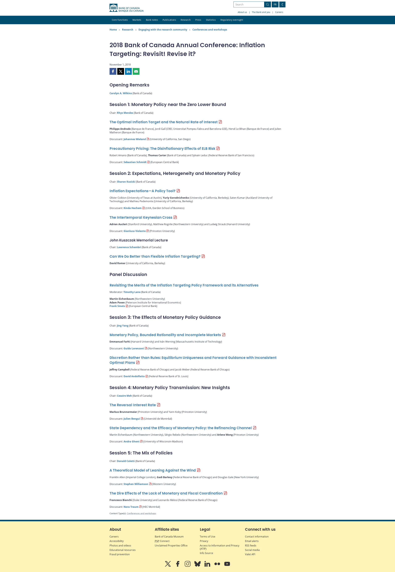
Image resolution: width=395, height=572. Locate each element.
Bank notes (152, 19)
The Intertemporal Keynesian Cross (141, 217)
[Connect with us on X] (168, 566)
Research (186, 19)
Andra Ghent (131, 441)
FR (275, 4)
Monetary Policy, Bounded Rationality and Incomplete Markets (165, 335)
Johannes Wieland (135, 139)
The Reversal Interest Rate (133, 405)
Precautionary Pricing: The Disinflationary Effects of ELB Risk (162, 148)
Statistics (211, 19)
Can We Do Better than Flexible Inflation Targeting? (155, 256)
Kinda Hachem (133, 208)
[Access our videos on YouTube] (227, 566)
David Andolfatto (134, 376)
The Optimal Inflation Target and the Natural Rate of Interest (164, 122)
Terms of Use (207, 536)
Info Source (206, 553)
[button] (113, 71)
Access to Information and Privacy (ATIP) (219, 547)
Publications (169, 19)
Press (198, 19)
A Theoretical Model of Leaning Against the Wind (153, 470)
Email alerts (252, 541)
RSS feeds (250, 545)
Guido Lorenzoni (134, 348)
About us (242, 12)
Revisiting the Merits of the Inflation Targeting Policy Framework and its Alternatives (184, 285)
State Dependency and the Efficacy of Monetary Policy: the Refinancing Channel (181, 428)
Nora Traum (131, 507)
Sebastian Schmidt (135, 162)
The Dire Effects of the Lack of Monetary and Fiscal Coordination (166, 493)
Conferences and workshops (209, 29)
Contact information (257, 536)
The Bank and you (261, 12)
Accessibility (117, 541)
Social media (252, 550)
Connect (162, 541)
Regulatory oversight (231, 19)
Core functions (120, 19)
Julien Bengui (132, 418)
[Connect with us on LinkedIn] (208, 566)
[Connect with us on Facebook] (178, 566)
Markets (137, 19)
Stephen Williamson (136, 484)
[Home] (126, 8)
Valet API (250, 554)
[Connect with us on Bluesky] (198, 566)
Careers (279, 12)
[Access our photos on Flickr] (217, 566)
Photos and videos (120, 545)
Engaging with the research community (163, 29)
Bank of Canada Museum (169, 536)
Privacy (204, 541)
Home (113, 29)
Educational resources (123, 550)
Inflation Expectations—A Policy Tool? (142, 191)
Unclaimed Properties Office (171, 545)
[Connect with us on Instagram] (188, 566)
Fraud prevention (120, 554)
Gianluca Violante (135, 231)
